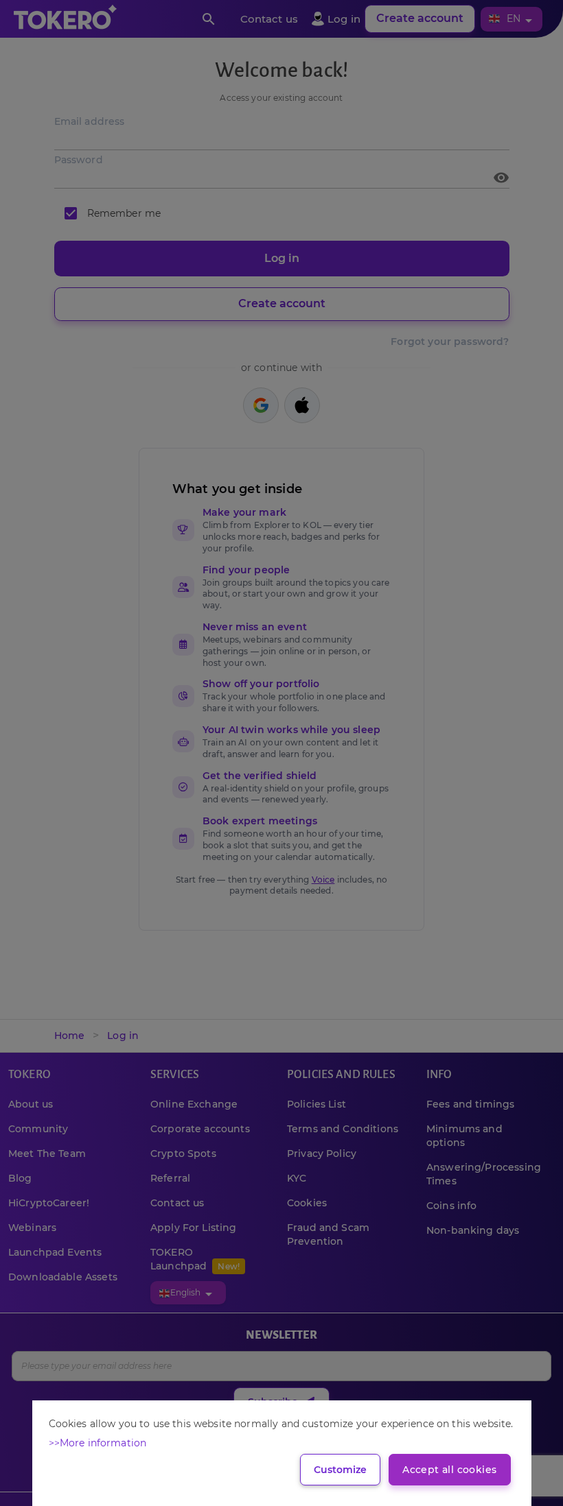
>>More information (98, 1443)
